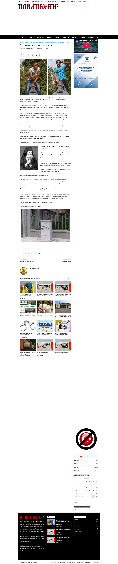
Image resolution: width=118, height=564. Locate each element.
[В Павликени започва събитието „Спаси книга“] (63, 326)
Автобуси (48, 1)
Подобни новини (25, 278)
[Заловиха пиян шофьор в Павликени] (63, 345)
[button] (98, 37)
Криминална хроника (33, 40)
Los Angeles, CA (66, 261)
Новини (23, 37)
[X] (25, 55)
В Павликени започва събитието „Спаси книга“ (61, 333)
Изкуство (76, 529)
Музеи (57, 37)
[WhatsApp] (32, 55)
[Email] (36, 55)
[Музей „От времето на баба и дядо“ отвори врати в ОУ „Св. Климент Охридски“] (28, 345)
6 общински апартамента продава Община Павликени (27, 314)
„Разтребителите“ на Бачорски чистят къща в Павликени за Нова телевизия (26, 296)
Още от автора (34, 278)
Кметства (63, 1)
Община (57, 1)
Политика (60, 42)
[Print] (39, 55)
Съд (75, 1)
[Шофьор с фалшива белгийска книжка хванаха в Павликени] (45, 345)
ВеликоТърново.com (70, 562)
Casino (49, 37)
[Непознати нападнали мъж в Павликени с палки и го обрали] (45, 287)
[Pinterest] (28, 55)
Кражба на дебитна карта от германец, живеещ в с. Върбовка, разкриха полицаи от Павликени (27, 335)
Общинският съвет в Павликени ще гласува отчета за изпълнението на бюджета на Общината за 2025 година (63, 316)
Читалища (66, 37)
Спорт (31, 37)
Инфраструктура (78, 531)
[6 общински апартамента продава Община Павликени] (28, 306)
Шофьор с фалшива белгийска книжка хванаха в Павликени (44, 354)
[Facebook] (21, 55)
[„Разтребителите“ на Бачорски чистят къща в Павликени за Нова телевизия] (28, 287)
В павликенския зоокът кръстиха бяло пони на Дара (44, 314)
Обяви (83, 37)
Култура (76, 524)
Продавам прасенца (26, 261)
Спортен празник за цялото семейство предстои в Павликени (44, 334)
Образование (48, 42)
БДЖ (53, 1)
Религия (65, 42)
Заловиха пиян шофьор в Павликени (61, 353)
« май (75, 502)
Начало (21, 40)
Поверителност (53, 562)
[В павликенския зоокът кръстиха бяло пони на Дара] (45, 306)
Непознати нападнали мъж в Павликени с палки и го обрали (45, 296)
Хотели (74, 37)
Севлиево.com (88, 562)
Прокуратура (70, 1)
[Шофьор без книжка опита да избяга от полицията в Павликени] (63, 287)
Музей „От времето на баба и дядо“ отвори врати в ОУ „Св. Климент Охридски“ (27, 354)
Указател (91, 37)
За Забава (40, 37)
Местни (42, 42)
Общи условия (61, 562)
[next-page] (70, 279)
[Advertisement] (81, 6)
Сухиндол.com (80, 562)
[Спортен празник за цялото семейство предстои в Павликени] (45, 326)
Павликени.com (30, 48)
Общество (54, 42)
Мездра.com (95, 562)
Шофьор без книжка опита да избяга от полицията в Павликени (63, 296)
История (27, 42)
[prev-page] (68, 279)
